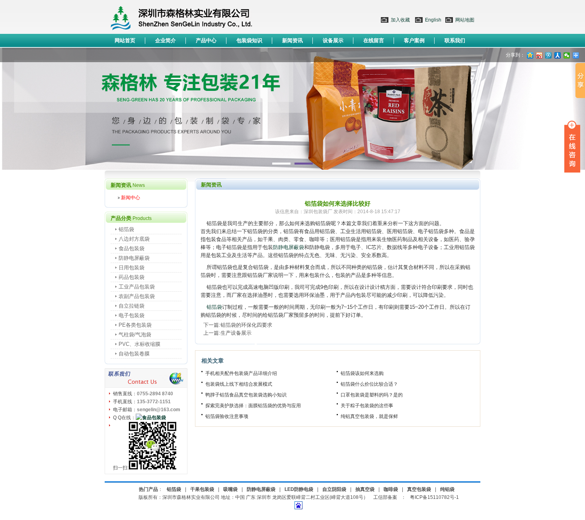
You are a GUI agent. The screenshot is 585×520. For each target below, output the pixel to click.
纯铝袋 (447, 489)
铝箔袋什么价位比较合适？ (369, 384)
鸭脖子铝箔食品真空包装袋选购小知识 (246, 395)
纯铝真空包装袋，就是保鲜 (369, 416)
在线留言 (373, 40)
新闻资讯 (292, 40)
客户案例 (414, 40)
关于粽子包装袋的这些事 (367, 405)
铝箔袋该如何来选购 (362, 373)
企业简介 (165, 40)
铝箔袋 (214, 307)
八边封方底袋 (134, 239)
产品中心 (206, 40)
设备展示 (333, 40)
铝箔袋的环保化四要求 (246, 325)
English (433, 20)
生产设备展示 (236, 333)
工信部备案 (385, 497)
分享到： (515, 55)
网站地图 (464, 20)
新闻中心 (130, 197)
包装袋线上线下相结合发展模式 (238, 384)
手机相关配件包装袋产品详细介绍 (241, 373)
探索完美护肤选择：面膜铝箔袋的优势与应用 (253, 405)
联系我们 (455, 40)
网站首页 (125, 40)
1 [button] (281, 164)
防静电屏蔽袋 (288, 247)
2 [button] (303, 164)
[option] (292, 109)
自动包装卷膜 (134, 354)
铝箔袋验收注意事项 (226, 416)
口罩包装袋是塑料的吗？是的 (372, 395)
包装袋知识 (249, 40)
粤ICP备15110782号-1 (434, 497)
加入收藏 (400, 20)
